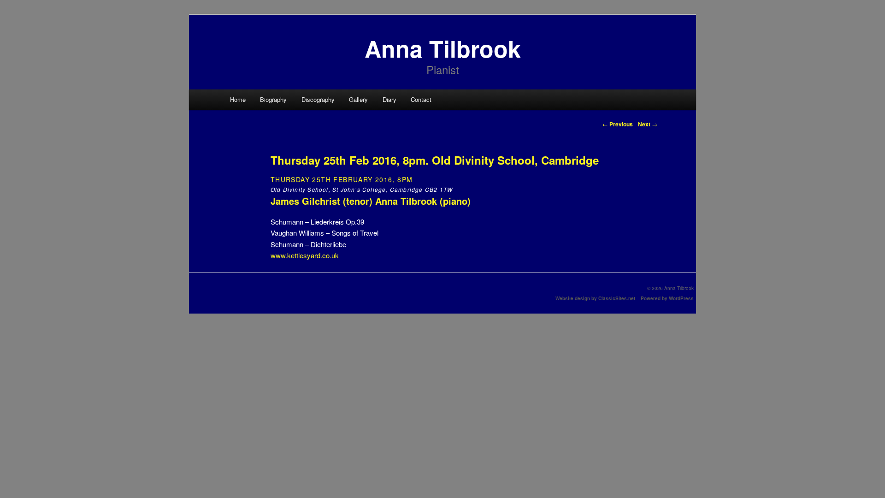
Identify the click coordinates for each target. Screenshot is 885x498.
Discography (318, 99)
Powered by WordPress (667, 298)
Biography (273, 99)
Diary (389, 99)
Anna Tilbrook (443, 48)
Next (647, 124)
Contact (421, 99)
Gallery (358, 99)
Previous (617, 124)
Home (238, 99)
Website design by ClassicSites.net (595, 298)
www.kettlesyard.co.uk (305, 255)
